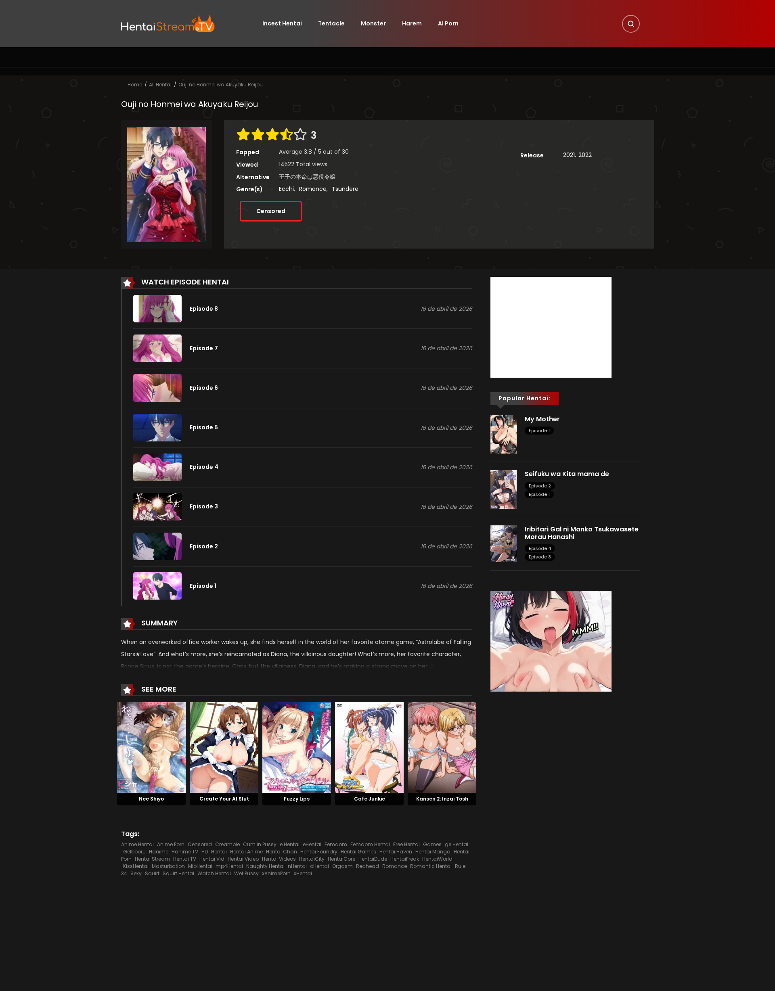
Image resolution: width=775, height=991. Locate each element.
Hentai (219, 851)
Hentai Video (243, 858)
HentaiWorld (437, 858)
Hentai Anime (246, 851)
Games (432, 844)
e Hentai (290, 844)
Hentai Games (358, 851)
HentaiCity (312, 858)
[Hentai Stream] (168, 23)
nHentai (297, 866)
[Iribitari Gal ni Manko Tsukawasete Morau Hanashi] (503, 543)
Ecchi (286, 189)
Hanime (158, 851)
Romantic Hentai (431, 866)
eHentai (312, 844)
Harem (412, 23)
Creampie (227, 844)
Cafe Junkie (369, 798)
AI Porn (448, 23)
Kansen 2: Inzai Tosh (442, 798)
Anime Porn (170, 844)
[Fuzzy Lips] (296, 747)
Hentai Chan (281, 851)
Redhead (367, 866)
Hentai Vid (211, 858)
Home (135, 84)
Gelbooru (134, 851)
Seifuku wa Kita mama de (567, 474)
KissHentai (136, 866)
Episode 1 (539, 430)
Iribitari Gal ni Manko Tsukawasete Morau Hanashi (582, 533)
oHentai (319, 866)
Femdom (336, 844)
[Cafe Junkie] (369, 747)
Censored (270, 211)
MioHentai (200, 866)
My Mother (542, 419)
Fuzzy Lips (297, 798)
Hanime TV (185, 851)
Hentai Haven (395, 851)
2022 (585, 155)
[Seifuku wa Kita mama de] (503, 489)
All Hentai (160, 84)
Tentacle (331, 23)
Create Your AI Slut (224, 798)
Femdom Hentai (370, 844)
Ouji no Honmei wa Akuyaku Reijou (220, 84)
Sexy (136, 873)
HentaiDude (372, 858)
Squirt (152, 873)
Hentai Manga (432, 851)
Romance (313, 189)
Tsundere (345, 189)
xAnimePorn (276, 873)
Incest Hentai (282, 23)
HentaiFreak (404, 858)
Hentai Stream (152, 858)
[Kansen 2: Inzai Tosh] (442, 747)
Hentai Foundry (318, 851)
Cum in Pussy (259, 844)
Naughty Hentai (265, 866)
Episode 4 (540, 548)
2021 (569, 155)
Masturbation (168, 866)
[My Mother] (503, 434)
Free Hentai (406, 844)
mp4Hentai (229, 866)
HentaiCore (341, 858)
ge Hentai (456, 844)
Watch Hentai (214, 873)
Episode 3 (540, 557)
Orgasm (342, 866)
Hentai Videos (279, 858)
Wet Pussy (246, 873)
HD (204, 851)
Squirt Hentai (178, 873)
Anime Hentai (137, 844)
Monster (373, 23)
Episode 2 (540, 486)
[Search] (631, 24)
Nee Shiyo (151, 798)
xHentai (303, 873)
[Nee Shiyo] (151, 747)
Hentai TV (184, 858)
